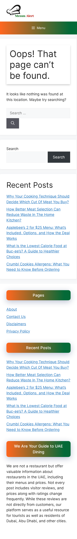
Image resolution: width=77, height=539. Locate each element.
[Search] (12, 123)
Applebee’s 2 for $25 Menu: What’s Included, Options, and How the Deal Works (38, 233)
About (11, 309)
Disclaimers (16, 324)
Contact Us (16, 316)
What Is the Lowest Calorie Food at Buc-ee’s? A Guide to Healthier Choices (36, 251)
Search (12, 149)
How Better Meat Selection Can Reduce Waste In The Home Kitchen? (33, 214)
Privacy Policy (18, 331)
